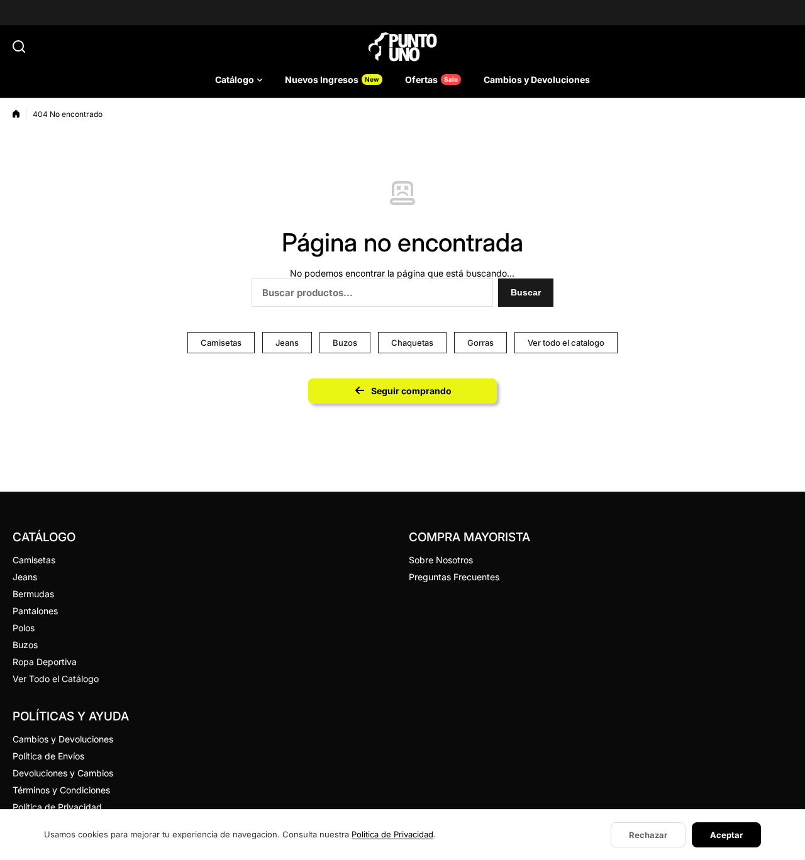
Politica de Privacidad (392, 834)
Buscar (526, 292)
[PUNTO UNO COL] (402, 46)
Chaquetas (412, 343)
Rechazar (648, 835)
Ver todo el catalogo (566, 343)
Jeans (287, 343)
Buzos (345, 343)
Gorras (480, 343)
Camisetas (221, 343)
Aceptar (726, 835)
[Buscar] (19, 46)
